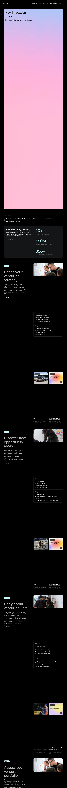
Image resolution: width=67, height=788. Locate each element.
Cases (40, 3)
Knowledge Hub (53, 3)
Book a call (10, 239)
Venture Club (45, 3)
